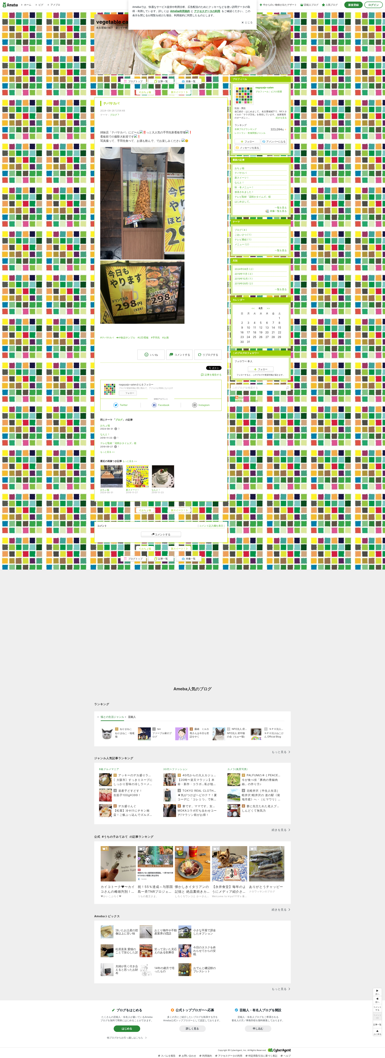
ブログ (113, 114)
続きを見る (281, 117)
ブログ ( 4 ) (241, 229)
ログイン (373, 4)
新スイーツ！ (242, 177)
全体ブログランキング (246, 129)
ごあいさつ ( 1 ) (243, 234)
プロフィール (262, 91)
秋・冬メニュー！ (244, 187)
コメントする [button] (182, 354)
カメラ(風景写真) (237, 769)
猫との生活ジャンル (112, 716)
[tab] (112, 717)
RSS (241, 397)
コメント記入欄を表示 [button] (211, 525)
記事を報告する (213, 374)
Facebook (163, 404)
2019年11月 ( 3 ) (243, 273)
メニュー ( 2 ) (242, 244)
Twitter (124, 404)
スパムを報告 (168, 1055)
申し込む (258, 1028)
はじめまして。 (243, 201)
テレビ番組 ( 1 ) (243, 239)
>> (268, 308)
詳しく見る (192, 1028)
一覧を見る (281, 207)
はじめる (127, 1028)
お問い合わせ (189, 1055)
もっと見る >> (107, 452)
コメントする (162, 534)
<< (253, 308)
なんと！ (105, 434)
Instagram (204, 404)
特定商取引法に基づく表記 (262, 1055)
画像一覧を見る (278, 210)
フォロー (129, 393)
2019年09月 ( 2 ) (244, 283)
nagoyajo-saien (264, 87)
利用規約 (207, 1055)
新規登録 (353, 4)
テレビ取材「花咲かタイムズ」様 (118, 443)
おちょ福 (105, 425)
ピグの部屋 (276, 91)
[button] (377, 1032)
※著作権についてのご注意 (246, 401)
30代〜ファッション (175, 769)
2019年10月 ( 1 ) (243, 278)
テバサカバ (111, 103)
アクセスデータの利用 (230, 1055)
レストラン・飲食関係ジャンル (250, 133)
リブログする (210, 354)
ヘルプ (287, 1055)
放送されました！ (244, 191)
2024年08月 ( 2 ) (244, 269)
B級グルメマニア (109, 769)
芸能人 (132, 716)
